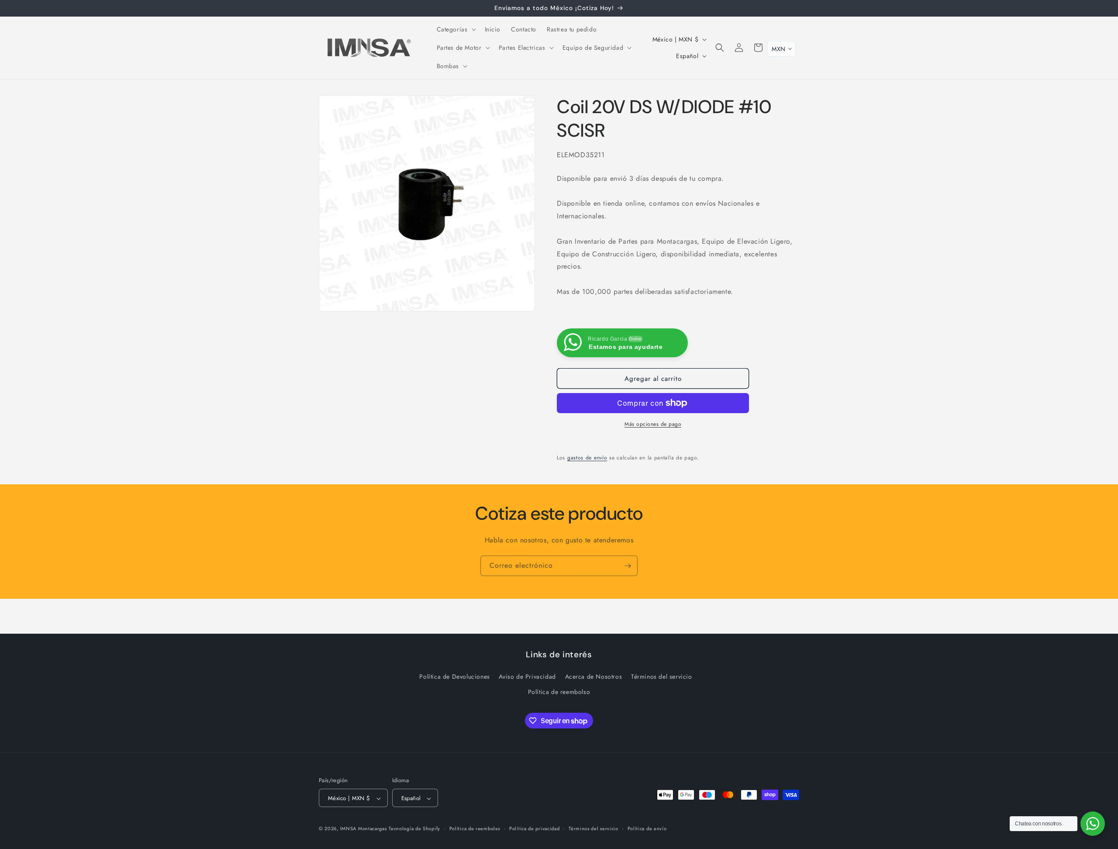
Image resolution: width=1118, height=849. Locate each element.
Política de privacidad (534, 828)
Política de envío (647, 828)
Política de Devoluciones (454, 676)
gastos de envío (587, 458)
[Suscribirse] (627, 566)
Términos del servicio (661, 676)
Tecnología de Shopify (414, 828)
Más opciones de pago (653, 424)
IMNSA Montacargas (363, 828)
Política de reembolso (559, 691)
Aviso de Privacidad (527, 676)
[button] (455, 29)
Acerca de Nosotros (593, 676)
